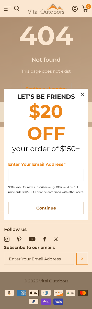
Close (82, 94)
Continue (46, 208)
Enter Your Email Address (37, 164)
